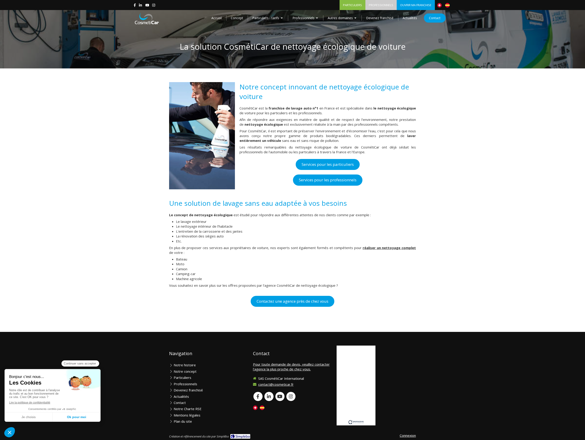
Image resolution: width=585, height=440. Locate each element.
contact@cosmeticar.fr (276, 384)
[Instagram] (153, 6)
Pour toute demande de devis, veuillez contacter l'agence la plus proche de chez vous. (291, 366)
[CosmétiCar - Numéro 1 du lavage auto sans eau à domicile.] (147, 18)
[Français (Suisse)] (439, 5)
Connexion (408, 435)
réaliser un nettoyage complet (389, 247)
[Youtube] (147, 6)
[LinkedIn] (140, 6)
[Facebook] (135, 6)
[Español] (447, 5)
